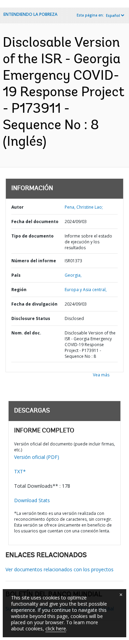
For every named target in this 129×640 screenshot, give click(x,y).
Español (113, 15)
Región (18, 290)
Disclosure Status (30, 318)
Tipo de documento (32, 236)
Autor (17, 207)
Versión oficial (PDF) (36, 457)
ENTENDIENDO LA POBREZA (30, 14)
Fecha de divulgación (34, 304)
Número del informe (33, 261)
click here (55, 628)
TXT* (20, 471)
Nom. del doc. (26, 333)
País (16, 275)
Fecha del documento (34, 221)
